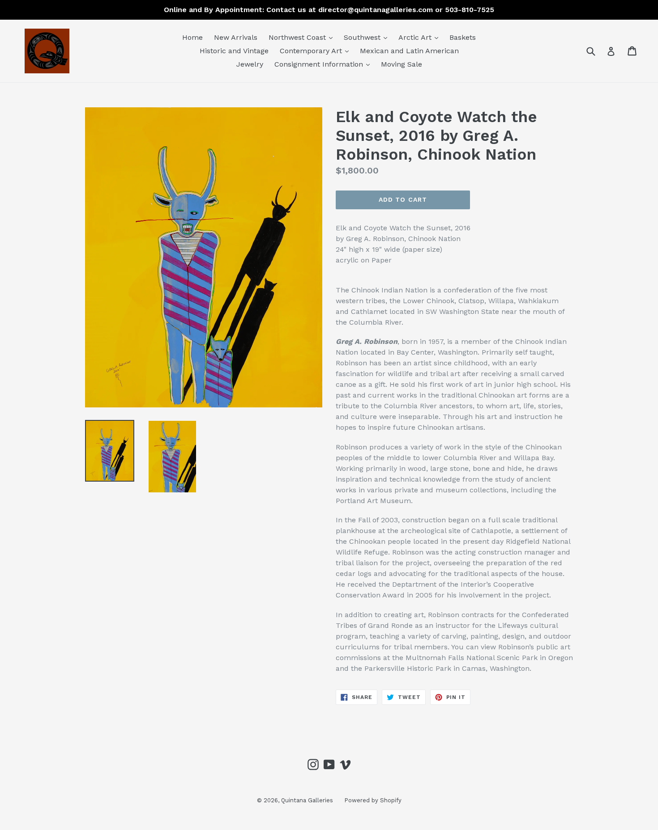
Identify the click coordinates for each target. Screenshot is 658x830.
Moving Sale (401, 64)
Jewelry (249, 64)
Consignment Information (324, 63)
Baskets (462, 37)
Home (192, 37)
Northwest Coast (303, 37)
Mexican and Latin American (409, 51)
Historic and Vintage (234, 51)
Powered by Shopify (373, 800)
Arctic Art (420, 37)
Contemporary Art (316, 50)
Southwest (368, 37)
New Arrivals (235, 37)
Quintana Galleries (307, 800)
